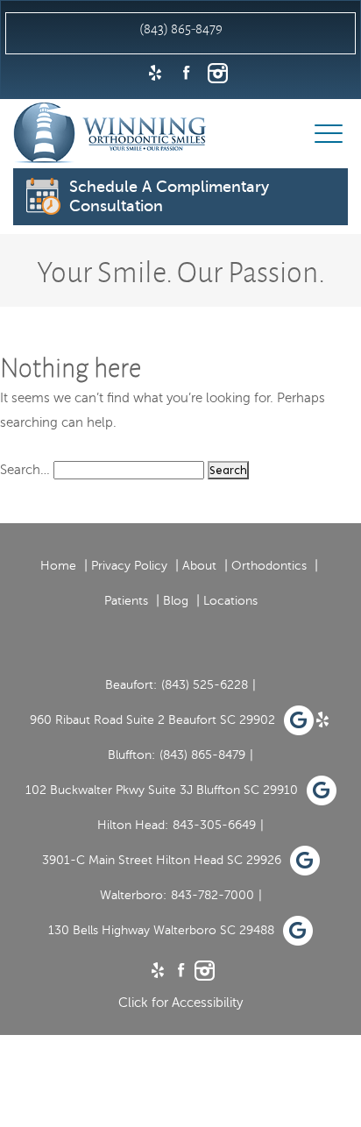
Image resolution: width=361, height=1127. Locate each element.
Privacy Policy (129, 565)
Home (58, 565)
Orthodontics (269, 565)
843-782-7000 (212, 895)
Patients (126, 600)
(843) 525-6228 (204, 684)
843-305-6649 (214, 825)
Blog (175, 600)
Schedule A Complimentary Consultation (169, 196)
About (199, 565)
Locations (230, 600)
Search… (25, 470)
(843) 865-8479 (202, 755)
